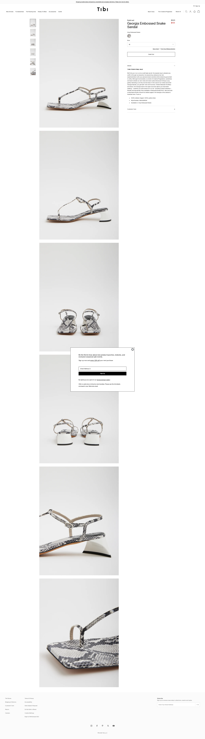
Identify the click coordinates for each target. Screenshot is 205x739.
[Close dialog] (133, 349)
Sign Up (102, 373)
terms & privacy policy (103, 380)
